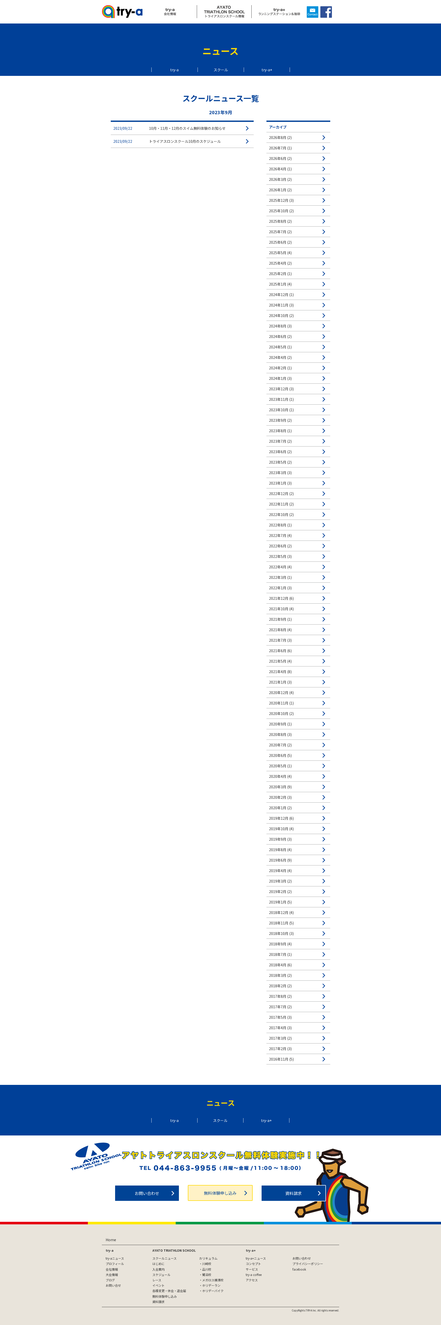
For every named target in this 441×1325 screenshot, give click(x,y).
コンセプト (253, 1263)
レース (156, 1280)
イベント (158, 1285)
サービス (252, 1269)
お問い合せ (113, 1285)
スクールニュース (164, 1258)
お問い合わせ (147, 1193)
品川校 (206, 1269)
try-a (174, 69)
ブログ (110, 1280)
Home (111, 1239)
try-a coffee (254, 1274)
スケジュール (161, 1274)
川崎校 (206, 1263)
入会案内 (158, 1269)
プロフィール (115, 1263)
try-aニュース (115, 1258)
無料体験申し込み (220, 1193)
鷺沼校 (206, 1274)
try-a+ (267, 69)
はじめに (158, 1263)
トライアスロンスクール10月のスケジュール (185, 141)
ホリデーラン (211, 1285)
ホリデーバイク (213, 1290)
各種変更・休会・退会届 (169, 1290)
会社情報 (112, 1269)
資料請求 (293, 1193)
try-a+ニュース (256, 1258)
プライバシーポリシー (307, 1263)
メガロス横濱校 (213, 1280)
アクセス (252, 1280)
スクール (221, 69)
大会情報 (112, 1274)
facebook (299, 1269)
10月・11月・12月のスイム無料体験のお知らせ (187, 128)
